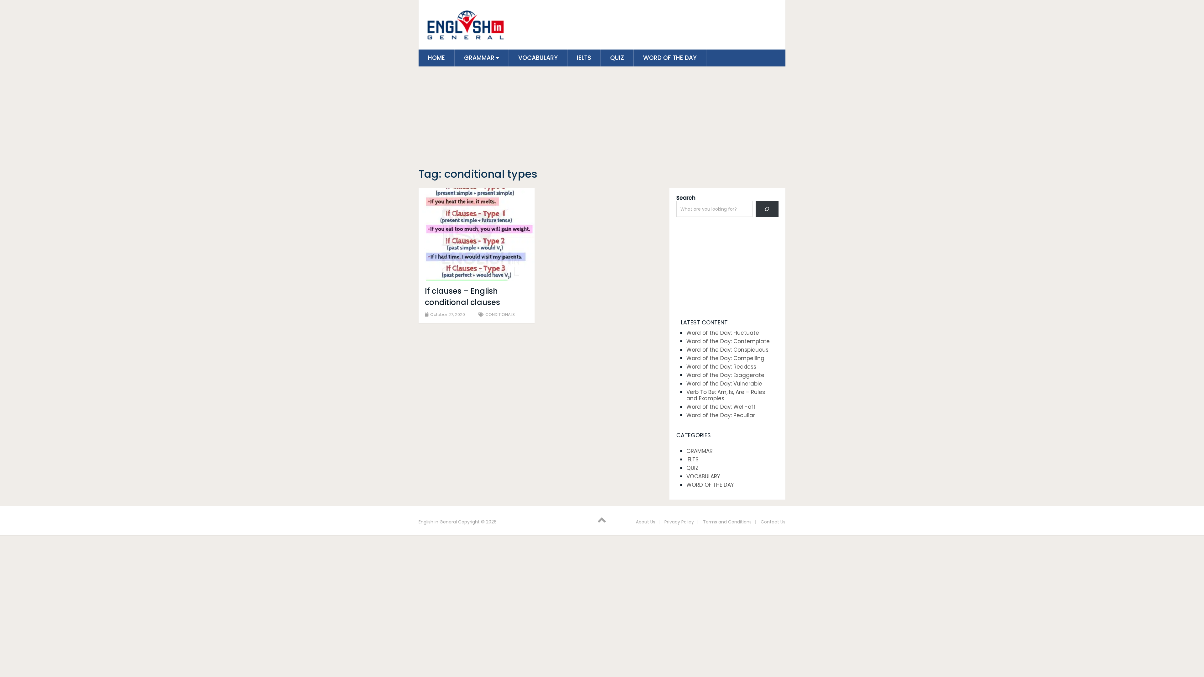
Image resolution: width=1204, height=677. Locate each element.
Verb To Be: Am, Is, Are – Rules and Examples (725, 395)
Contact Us (773, 522)
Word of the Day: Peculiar (720, 415)
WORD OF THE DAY (670, 58)
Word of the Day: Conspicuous (727, 350)
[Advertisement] (602, 118)
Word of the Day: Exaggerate (725, 375)
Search (685, 198)
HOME (436, 58)
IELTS (584, 58)
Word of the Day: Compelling (725, 358)
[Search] (767, 209)
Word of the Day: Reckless (721, 366)
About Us (645, 522)
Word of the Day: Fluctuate (722, 333)
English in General (438, 522)
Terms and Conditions (727, 522)
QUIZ (617, 58)
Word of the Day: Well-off (721, 407)
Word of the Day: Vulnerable (724, 383)
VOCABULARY (538, 58)
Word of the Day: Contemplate (728, 341)
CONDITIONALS (500, 315)
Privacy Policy (679, 522)
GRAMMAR (479, 58)
